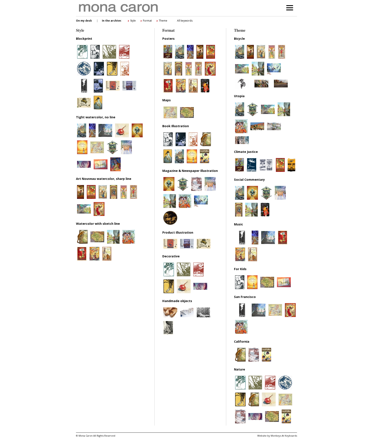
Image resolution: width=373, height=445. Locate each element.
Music (238, 224)
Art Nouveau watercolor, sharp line (103, 179)
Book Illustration (175, 126)
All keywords (185, 20)
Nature (239, 369)
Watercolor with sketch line (98, 224)
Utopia (239, 96)
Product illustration (177, 232)
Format (147, 20)
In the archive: (112, 20)
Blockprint (84, 38)
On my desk (84, 20)
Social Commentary (249, 179)
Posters (168, 38)
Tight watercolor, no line (95, 117)
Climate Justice (246, 152)
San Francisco (245, 297)
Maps (166, 100)
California (241, 341)
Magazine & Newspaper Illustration (190, 171)
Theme (163, 20)
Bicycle (239, 38)
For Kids (240, 269)
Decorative (171, 256)
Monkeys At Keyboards (284, 435)
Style (133, 20)
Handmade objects (177, 301)
